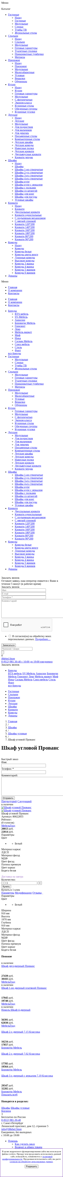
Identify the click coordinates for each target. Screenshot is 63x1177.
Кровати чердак (24, 468)
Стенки (19, 362)
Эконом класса (23, 420)
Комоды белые (23, 251)
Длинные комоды (25, 257)
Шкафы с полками (25, 187)
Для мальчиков (23, 441)
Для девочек (22, 444)
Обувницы (21, 405)
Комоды (19, 248)
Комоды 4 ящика (24, 266)
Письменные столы (26, 447)
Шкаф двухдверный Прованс (18, 966)
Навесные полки (24, 459)
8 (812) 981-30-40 (11, 1120)
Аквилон (20, 320)
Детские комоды (24, 456)
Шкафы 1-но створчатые (29, 169)
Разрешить (31, 1166)
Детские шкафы (24, 453)
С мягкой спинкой (25, 520)
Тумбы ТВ (21, 365)
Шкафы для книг (24, 193)
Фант (18, 350)
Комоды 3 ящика (24, 263)
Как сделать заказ (25, 1144)
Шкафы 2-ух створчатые (29, 172)
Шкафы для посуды (26, 196)
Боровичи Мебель (25, 323)
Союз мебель (22, 344)
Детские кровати (24, 462)
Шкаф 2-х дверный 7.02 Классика (20, 1053)
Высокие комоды (24, 260)
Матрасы (20, 386)
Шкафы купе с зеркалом (29, 184)
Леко (17, 329)
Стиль (18, 347)
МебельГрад (8, 981)
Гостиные (20, 20)
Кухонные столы (24, 423)
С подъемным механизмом (30, 517)
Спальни (20, 41)
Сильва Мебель (23, 341)
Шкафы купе (22, 181)
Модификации (23, 892)
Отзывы (37, 892)
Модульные (21, 359)
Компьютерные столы (27, 450)
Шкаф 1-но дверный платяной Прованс (24, 988)
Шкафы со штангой (26, 190)
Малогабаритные (24, 395)
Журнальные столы (26, 368)
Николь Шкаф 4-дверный (15, 1009)
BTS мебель (21, 313)
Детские (19, 120)
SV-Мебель (21, 317)
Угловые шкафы (24, 199)
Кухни (18, 90)
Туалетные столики (26, 380)
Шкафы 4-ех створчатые (29, 178)
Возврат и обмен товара (28, 1147)
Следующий (24, 801)
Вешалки (20, 402)
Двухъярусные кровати (28, 465)
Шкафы (19, 166)
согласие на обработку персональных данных (31, 1161)
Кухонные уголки (25, 429)
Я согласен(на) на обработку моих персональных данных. (29, 638)
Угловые (20, 399)
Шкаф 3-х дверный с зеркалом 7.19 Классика (27, 1075)
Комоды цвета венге (26, 254)
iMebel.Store (8, 658)
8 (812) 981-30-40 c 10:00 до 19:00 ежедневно (27, 661)
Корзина (6, 1111)
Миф (17, 335)
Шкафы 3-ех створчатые (29, 175)
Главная (12, 721)
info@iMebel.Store (11, 1129)
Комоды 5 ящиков (25, 269)
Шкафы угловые (20, 1107)
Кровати (20, 209)
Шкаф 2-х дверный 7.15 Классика (20, 1031)
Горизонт (20, 326)
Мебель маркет (23, 332)
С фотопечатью (23, 417)
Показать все (9, 1094)
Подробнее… (43, 639)
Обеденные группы (26, 426)
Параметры (7, 892)
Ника (18, 338)
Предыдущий (9, 801)
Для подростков (24, 438)
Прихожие (21, 66)
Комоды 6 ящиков (25, 272)
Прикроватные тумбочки (29, 383)
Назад (18, 17)
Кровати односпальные (28, 514)
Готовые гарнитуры (26, 377)
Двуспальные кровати (27, 511)
